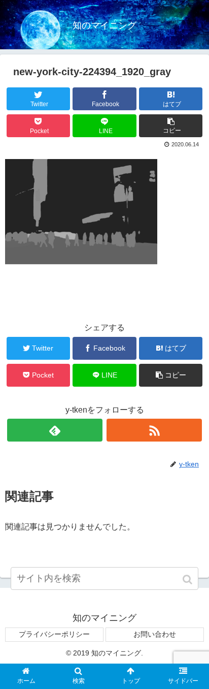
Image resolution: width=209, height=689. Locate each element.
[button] (188, 579)
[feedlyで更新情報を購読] (54, 430)
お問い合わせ (154, 634)
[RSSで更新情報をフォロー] (154, 430)
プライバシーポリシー (54, 634)
